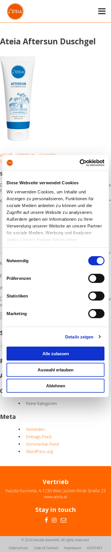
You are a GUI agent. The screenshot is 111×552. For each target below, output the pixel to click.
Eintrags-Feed (38, 436)
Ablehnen (55, 385)
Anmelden (35, 429)
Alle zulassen (55, 353)
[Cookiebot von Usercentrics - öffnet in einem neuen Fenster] (79, 162)
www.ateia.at (55, 496)
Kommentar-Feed (42, 444)
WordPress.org (39, 451)
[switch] (96, 278)
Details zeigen (79, 336)
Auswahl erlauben (55, 369)
